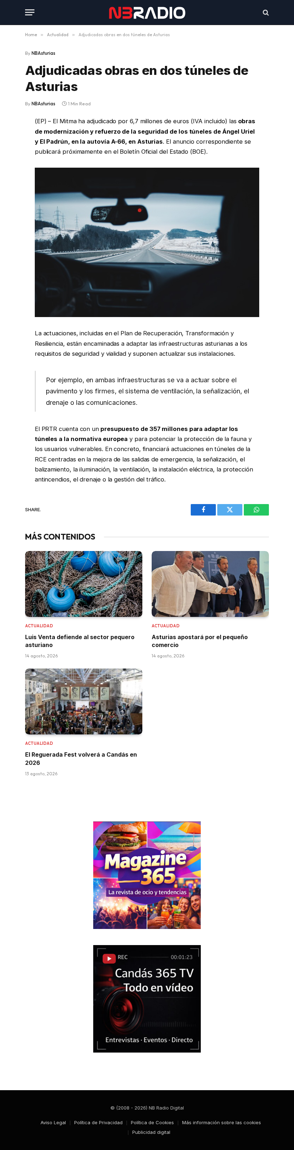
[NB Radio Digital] (147, 12)
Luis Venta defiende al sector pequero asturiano (79, 640)
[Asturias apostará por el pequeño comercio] (210, 584)
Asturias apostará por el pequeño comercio (200, 640)
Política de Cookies (152, 1122)
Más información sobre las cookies (221, 1122)
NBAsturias (43, 53)
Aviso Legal (53, 1122)
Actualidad (39, 625)
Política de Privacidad (98, 1122)
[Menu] (29, 12)
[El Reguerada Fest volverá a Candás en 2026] (83, 701)
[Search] (265, 12)
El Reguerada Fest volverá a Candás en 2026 (81, 758)
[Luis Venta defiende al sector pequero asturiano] (83, 584)
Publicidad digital (151, 1132)
